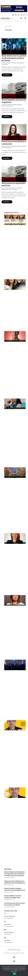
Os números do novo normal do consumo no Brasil (14, 904)
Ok (14, 973)
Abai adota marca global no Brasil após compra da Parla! (14, 58)
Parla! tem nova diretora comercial (14, 142)
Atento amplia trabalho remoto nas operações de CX (14, 889)
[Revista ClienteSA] (5, 913)
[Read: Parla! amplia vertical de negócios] (14, 90)
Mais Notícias (20, 62)
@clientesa (7, 924)
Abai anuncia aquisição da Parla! (13, 184)
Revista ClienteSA (9, 916)
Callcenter (14, 62)
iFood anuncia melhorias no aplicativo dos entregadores (14, 882)
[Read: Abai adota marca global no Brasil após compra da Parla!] (14, 46)
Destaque (19, 187)
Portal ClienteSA (9, 932)
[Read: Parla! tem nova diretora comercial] (14, 132)
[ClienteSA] (5, 937)
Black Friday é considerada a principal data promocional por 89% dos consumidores (14, 873)
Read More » (6, 74)
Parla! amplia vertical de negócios (14, 101)
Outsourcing (4, 64)
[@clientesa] (5, 921)
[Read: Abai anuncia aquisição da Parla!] (14, 174)
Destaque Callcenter (21, 146)
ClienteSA (7, 940)
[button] (21, 18)
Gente (3, 147)
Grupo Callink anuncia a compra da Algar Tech (13, 896)
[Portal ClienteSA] (5, 929)
